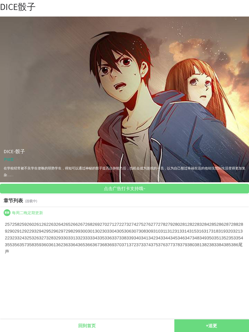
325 (28, 238)
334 (93, 238)
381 (198, 244)
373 (139, 244)
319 (222, 231)
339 (130, 238)
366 (88, 244)
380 (191, 244)
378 (176, 244)
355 (8, 244)
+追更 (211, 325)
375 (154, 244)
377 (169, 244)
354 (239, 238)
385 (227, 244)
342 (152, 238)
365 (81, 244)
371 (125, 244)
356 (15, 244)
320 (229, 231)
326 (35, 238)
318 (214, 231)
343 (159, 238)
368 (103, 244)
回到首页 (87, 325)
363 (67, 244)
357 (23, 244)
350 (210, 238)
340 (137, 238)
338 (122, 238)
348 (195, 238)
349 (203, 238)
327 (42, 238)
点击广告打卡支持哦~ (124, 188)
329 (57, 238)
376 (161, 244)
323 (13, 238)
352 (225, 238)
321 (236, 231)
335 (101, 238)
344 (166, 238)
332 (79, 238)
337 (115, 238)
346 (181, 238)
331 (71, 238)
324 (20, 238)
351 (217, 238)
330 (64, 238)
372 (132, 244)
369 (110, 244)
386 (234, 244)
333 (86, 238)
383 (212, 244)
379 (183, 244)
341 (144, 238)
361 (52, 244)
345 (174, 238)
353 (232, 238)
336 (108, 238)
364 (74, 244)
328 (49, 238)
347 (188, 238)
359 (37, 244)
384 (220, 244)
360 (45, 244)
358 (30, 244)
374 (147, 244)
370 (118, 244)
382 (205, 244)
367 (96, 244)
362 (59, 244)
